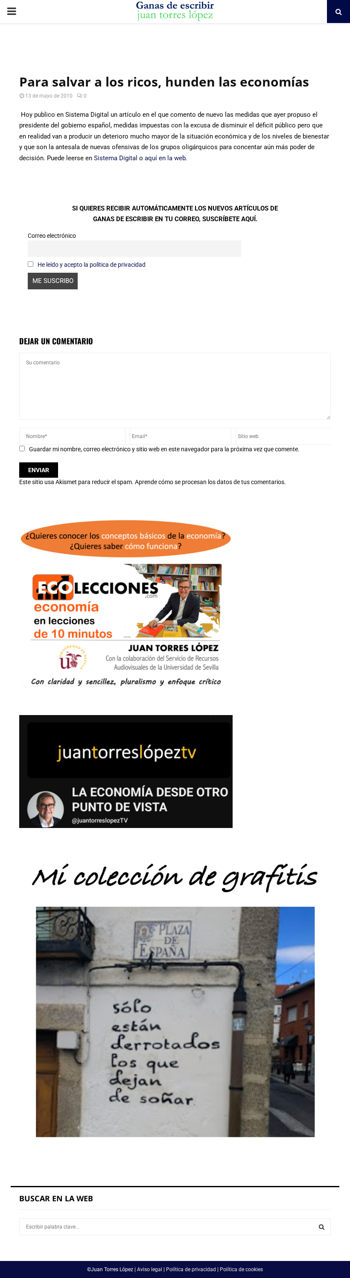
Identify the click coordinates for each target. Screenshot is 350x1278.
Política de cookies (241, 1269)
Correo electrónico (52, 235)
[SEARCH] (321, 1226)
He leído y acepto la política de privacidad (92, 264)
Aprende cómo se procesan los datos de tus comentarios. (210, 482)
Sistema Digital (115, 158)
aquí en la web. (166, 158)
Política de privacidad (191, 1269)
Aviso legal (149, 1269)
